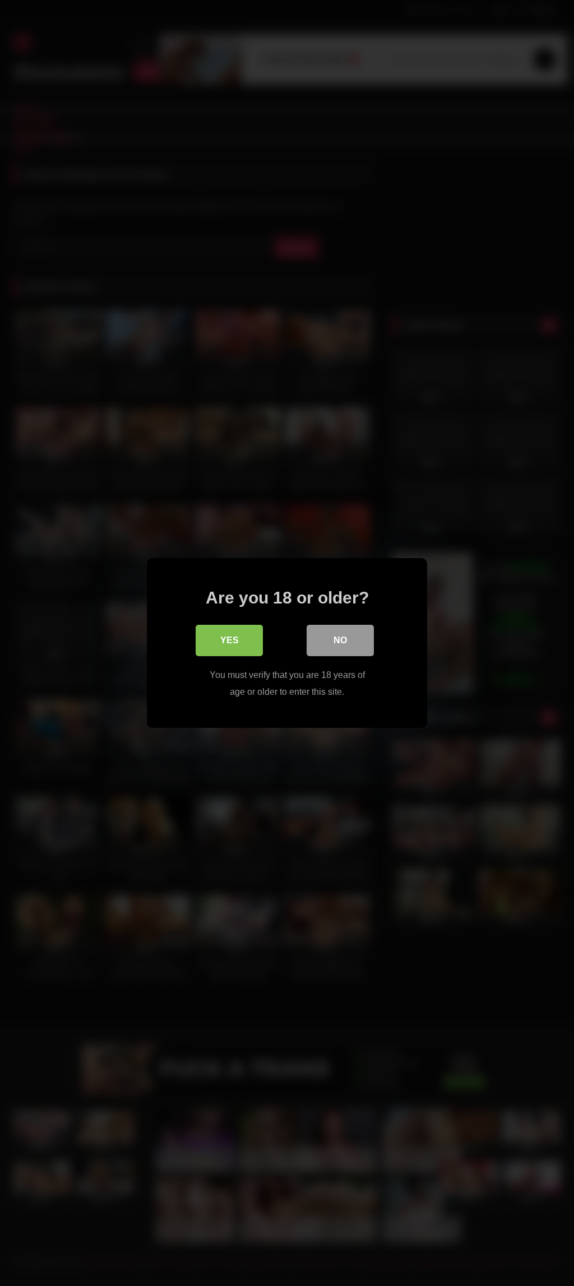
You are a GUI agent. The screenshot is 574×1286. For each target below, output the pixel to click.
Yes (229, 640)
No (340, 640)
